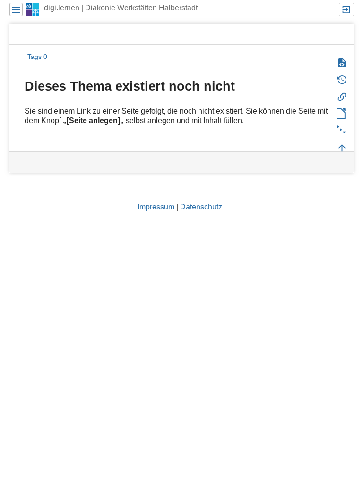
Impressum (156, 207)
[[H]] (32, 9)
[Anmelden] (346, 9)
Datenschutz (201, 207)
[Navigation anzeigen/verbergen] (16, 9)
